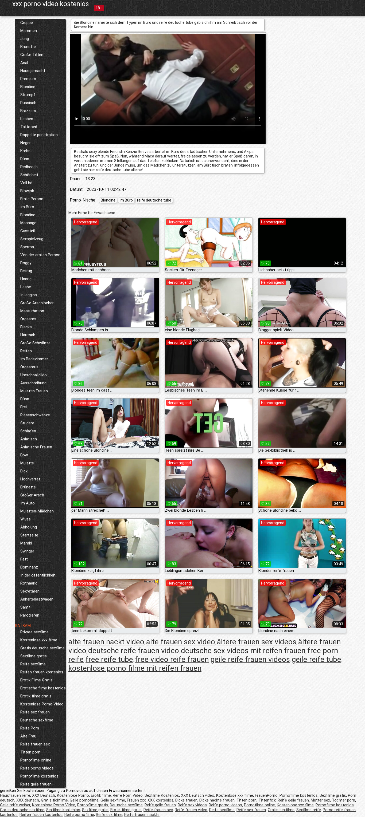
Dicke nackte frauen (217, 800)
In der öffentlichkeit (38, 575)
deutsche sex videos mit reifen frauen (243, 650)
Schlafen (28, 431)
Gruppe (26, 22)
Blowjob (27, 190)
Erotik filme (101, 795)
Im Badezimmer (34, 359)
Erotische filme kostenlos (43, 688)
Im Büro (27, 206)
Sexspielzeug (31, 238)
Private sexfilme (34, 632)
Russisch (28, 102)
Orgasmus (29, 367)
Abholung (28, 527)
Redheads (29, 166)
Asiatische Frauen (36, 447)
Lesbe (25, 287)
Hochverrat (30, 479)
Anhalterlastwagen (36, 599)
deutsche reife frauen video (133, 650)
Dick (24, 471)
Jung (24, 38)
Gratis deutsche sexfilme (42, 648)
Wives (25, 519)
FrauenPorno (266, 795)
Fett (24, 559)
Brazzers (28, 110)
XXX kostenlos (160, 800)
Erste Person (31, 198)
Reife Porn (29, 728)
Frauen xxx (136, 800)
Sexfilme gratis (33, 656)
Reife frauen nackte (142, 814)
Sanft (25, 607)
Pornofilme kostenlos (39, 776)
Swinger (27, 551)
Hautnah (27, 335)
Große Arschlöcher (37, 303)
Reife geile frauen (36, 784)
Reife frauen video (191, 809)
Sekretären (30, 591)
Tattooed (28, 126)
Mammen (28, 30)
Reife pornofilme (79, 814)
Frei (23, 407)
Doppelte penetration (39, 134)
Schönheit (29, 174)
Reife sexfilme (33, 664)
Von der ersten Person (40, 254)
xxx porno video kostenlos (50, 4)
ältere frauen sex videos (256, 641)
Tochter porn (343, 800)
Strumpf (27, 94)
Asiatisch (28, 439)
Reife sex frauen (35, 712)
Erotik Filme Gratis (36, 680)
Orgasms (28, 319)
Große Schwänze (35, 343)
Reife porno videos (37, 768)
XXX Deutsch (43, 795)
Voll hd (26, 182)
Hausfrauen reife (15, 795)
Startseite (29, 535)
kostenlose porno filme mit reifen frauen (134, 668)
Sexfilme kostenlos (63, 809)
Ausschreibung (33, 383)
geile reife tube (316, 659)
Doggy (25, 263)
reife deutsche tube (154, 200)
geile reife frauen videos (250, 659)
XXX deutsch (27, 800)
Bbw (24, 455)
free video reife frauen (172, 659)
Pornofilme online (35, 760)
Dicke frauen (186, 800)
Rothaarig (28, 583)
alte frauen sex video (180, 641)
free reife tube (109, 659)
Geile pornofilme (84, 800)
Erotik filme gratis (36, 696)
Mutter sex (320, 800)
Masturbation (32, 311)
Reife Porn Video (128, 795)
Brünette (28, 46)
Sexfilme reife (308, 809)
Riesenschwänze (35, 415)
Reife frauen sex (35, 744)
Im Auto (27, 503)
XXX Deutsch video (197, 795)
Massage (28, 222)
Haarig (26, 279)
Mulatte (27, 463)
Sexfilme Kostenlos (162, 795)
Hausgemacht (32, 70)
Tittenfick (267, 800)
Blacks (26, 327)
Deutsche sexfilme (36, 720)
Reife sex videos (192, 805)
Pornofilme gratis (92, 805)
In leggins (28, 295)
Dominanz (29, 567)
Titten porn (30, 752)
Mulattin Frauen (34, 391)
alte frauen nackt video (106, 641)
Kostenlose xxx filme (38, 640)
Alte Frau (28, 736)
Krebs (25, 150)
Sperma (27, 246)
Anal (24, 62)
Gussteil (27, 230)
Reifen (26, 351)
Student (27, 423)
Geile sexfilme (112, 800)
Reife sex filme (109, 814)
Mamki (26, 543)
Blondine (27, 86)
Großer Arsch (32, 495)
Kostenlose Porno (73, 795)
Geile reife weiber (15, 805)
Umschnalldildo (33, 375)
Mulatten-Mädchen (37, 511)
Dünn (24, 158)
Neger (25, 142)
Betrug (26, 271)
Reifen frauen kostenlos (41, 672)
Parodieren (29, 615)
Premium (28, 78)
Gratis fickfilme (54, 800)
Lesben (26, 118)
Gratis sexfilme (281, 809)
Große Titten (31, 54)
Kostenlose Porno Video (42, 704)
